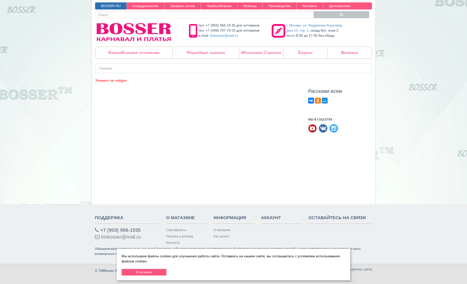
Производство (280, 6)
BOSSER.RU (111, 6)
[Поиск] (341, 14)
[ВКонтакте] (311, 100)
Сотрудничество (145, 6)
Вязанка (349, 53)
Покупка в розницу (179, 236)
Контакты (310, 6)
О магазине (222, 230)
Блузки (305, 53)
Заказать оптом (182, 6)
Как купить (221, 236)
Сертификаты (176, 230)
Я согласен (144, 272)
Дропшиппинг (340, 6)
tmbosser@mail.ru (224, 35)
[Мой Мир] (325, 100)
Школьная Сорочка (261, 53)
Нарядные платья (206, 53)
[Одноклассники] (318, 100)
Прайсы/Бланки (219, 6)
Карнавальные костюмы (134, 53)
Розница (250, 6)
